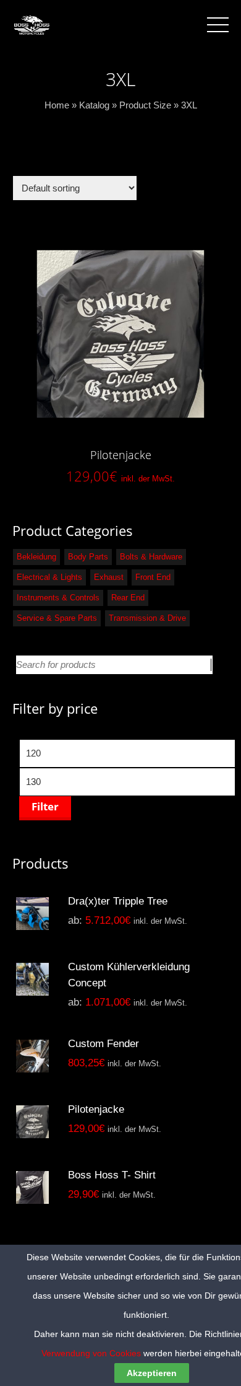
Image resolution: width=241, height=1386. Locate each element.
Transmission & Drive (147, 618)
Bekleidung (36, 556)
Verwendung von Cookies (91, 1353)
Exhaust (109, 577)
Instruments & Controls (58, 597)
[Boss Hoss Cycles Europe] (31, 24)
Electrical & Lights (49, 577)
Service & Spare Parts (57, 618)
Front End (153, 577)
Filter (45, 806)
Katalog (94, 105)
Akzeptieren (152, 1373)
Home (56, 105)
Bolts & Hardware (151, 556)
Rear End (128, 597)
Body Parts (88, 556)
